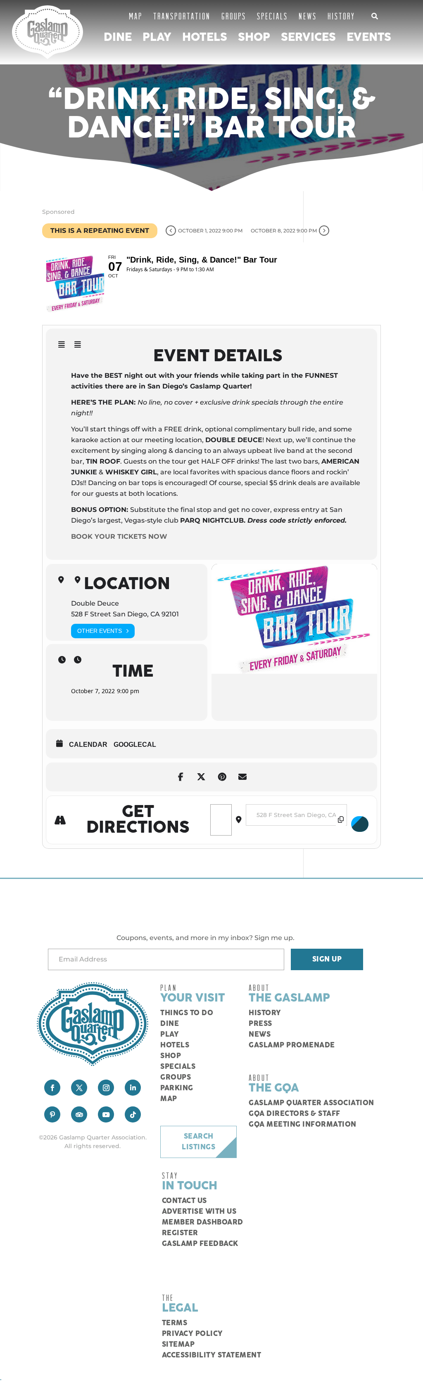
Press (260, 1024)
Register (180, 1233)
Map (136, 16)
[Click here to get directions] (359, 824)
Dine (118, 37)
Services (308, 37)
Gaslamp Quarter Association (311, 1103)
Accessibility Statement (211, 1355)
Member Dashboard (202, 1222)
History (341, 16)
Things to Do (186, 1013)
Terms (175, 1323)
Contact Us (184, 1201)
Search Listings (198, 1142)
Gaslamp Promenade (292, 1045)
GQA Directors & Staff (294, 1114)
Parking (176, 1088)
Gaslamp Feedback (200, 1244)
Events (369, 37)
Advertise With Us (199, 1211)
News (308, 16)
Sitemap (178, 1344)
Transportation (182, 16)
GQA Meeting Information (302, 1124)
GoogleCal (135, 744)
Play (157, 37)
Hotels (204, 37)
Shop (254, 37)
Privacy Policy (192, 1334)
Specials (272, 16)
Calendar (88, 744)
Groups (233, 16)
